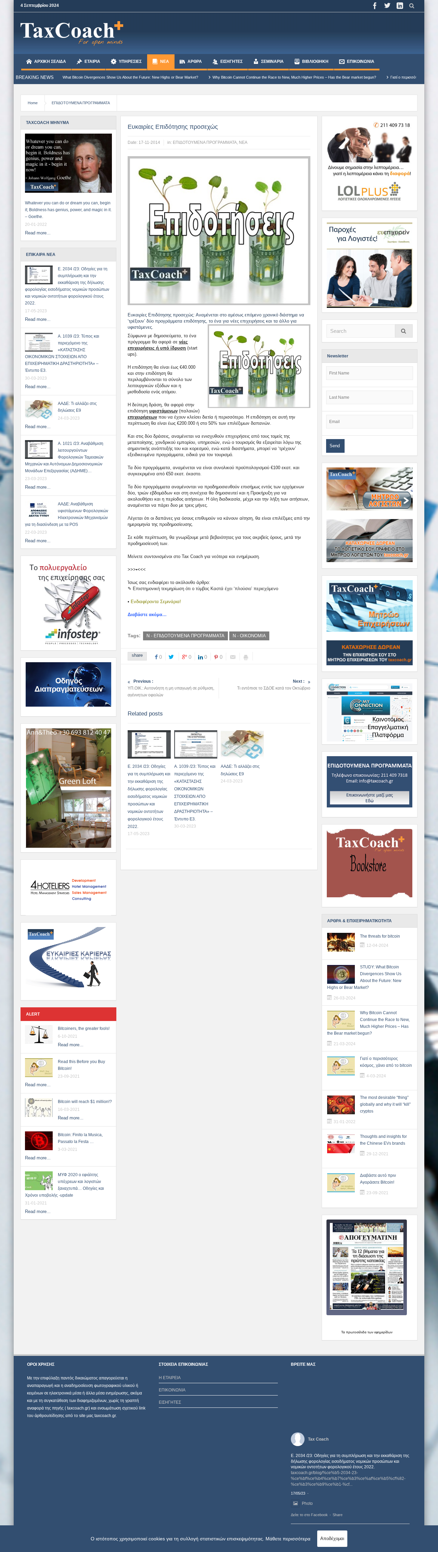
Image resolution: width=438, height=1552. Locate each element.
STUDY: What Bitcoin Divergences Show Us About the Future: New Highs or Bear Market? (364, 977)
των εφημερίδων (379, 1332)
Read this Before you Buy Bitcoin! (81, 1065)
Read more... (38, 232)
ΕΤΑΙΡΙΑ (92, 61)
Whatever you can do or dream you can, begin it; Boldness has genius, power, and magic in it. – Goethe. (68, 210)
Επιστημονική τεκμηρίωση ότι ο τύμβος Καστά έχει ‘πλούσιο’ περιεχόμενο (205, 588)
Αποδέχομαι (332, 1538)
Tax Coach (318, 1439)
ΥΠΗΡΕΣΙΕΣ (130, 61)
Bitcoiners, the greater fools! (84, 1028)
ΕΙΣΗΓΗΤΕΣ (231, 61)
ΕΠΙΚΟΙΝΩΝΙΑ (360, 61)
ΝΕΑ (164, 61)
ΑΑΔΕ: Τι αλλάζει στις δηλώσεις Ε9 (77, 407)
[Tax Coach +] (72, 33)
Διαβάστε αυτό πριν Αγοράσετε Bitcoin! (378, 1179)
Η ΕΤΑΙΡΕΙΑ (170, 1377)
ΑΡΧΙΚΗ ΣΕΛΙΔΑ (50, 61)
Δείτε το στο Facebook (309, 1515)
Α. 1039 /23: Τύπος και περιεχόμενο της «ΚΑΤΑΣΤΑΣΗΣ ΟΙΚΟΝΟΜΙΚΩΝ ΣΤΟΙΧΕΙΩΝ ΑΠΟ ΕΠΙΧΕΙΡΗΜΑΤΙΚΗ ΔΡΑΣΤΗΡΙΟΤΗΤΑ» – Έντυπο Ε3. (62, 353)
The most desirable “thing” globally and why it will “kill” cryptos (385, 1104)
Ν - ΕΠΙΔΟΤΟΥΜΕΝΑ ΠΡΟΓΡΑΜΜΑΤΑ (185, 635)
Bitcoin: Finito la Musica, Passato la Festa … (80, 1138)
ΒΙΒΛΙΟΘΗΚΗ (315, 61)
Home (33, 103)
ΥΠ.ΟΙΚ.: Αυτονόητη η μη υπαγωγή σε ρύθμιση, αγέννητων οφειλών (171, 688)
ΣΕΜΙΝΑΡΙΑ (272, 61)
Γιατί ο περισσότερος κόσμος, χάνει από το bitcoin (376, 77)
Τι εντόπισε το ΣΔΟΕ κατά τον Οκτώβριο (273, 685)
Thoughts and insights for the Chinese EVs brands (383, 1140)
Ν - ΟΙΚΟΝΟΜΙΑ (249, 635)
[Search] (404, 331)
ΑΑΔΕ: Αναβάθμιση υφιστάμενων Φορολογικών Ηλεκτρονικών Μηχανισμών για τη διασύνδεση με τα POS (66, 514)
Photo (307, 1503)
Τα (343, 1332)
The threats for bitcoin (380, 936)
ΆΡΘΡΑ (195, 61)
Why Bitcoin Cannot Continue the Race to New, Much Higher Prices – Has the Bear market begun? (239, 77)
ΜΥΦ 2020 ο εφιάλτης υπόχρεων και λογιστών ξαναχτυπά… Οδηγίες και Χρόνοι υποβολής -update (64, 1185)
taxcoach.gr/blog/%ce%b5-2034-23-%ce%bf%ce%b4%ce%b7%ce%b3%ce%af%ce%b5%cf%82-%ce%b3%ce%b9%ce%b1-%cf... (348, 1478)
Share (338, 1515)
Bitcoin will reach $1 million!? (85, 1101)
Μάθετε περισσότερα (288, 1538)
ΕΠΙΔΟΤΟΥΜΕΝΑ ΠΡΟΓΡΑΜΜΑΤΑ (81, 103)
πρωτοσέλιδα (356, 1332)
